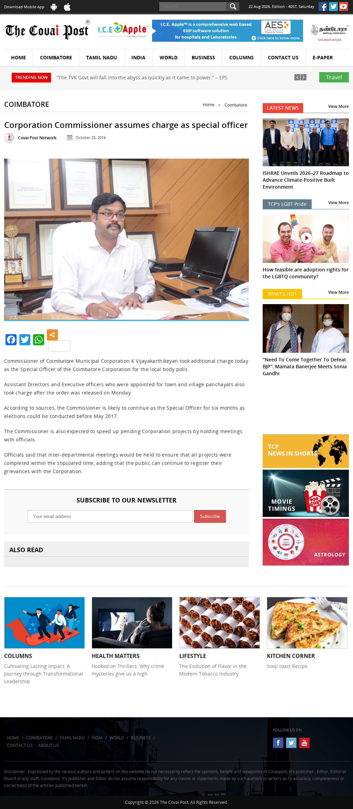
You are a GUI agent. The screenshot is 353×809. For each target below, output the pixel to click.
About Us (48, 745)
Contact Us (283, 57)
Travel (334, 77)
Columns (241, 57)
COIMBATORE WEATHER (306, 408)
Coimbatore (56, 57)
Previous (17, 237)
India (138, 57)
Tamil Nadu (101, 57)
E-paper (323, 57)
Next (236, 237)
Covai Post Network (37, 138)
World (169, 57)
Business (203, 57)
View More (338, 106)
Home (18, 57)
